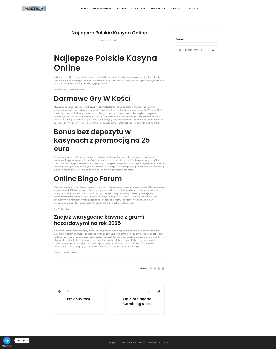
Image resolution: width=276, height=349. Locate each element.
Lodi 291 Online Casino (65, 252)
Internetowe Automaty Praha (69, 89)
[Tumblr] (163, 268)
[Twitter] (155, 268)
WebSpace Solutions (157, 342)
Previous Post (78, 295)
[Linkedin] (159, 268)
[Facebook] (150, 268)
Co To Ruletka (61, 209)
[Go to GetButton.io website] (7, 346)
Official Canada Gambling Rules (137, 298)
